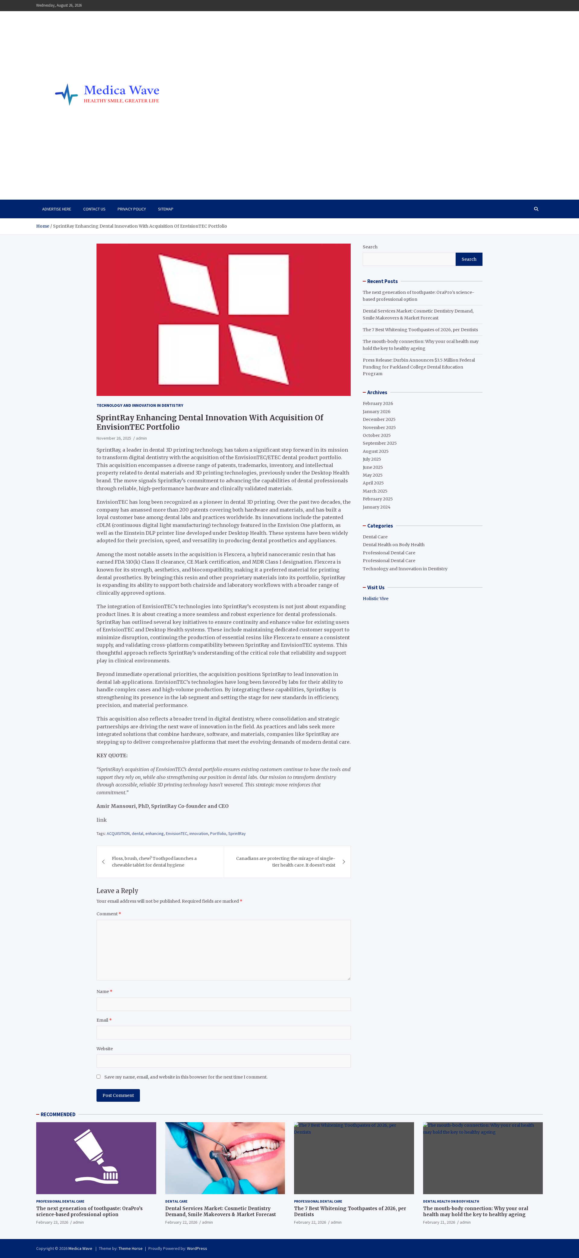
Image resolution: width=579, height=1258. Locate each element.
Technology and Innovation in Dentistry (139, 405)
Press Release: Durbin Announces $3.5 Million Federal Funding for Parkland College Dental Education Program (419, 366)
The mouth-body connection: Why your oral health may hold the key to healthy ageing (475, 1211)
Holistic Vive (375, 598)
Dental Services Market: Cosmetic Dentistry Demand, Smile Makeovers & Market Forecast (220, 1211)
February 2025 (378, 499)
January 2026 (377, 411)
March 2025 (375, 491)
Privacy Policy (132, 209)
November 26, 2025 (113, 438)
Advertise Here (56, 209)
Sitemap (165, 209)
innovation (198, 833)
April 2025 (373, 483)
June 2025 (373, 467)
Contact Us (94, 209)
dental (137, 833)
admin (141, 438)
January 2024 (377, 507)
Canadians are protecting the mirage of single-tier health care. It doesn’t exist (285, 862)
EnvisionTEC (176, 833)
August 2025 (376, 451)
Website (104, 1048)
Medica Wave (68, 174)
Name (104, 991)
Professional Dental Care (389, 553)
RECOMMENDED (58, 1114)
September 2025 (380, 443)
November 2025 (379, 427)
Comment (108, 914)
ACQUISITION (118, 833)
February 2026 (378, 403)
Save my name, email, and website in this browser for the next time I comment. (185, 1077)
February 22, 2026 (181, 1222)
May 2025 (373, 475)
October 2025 (377, 435)
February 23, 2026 (52, 1222)
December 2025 (379, 419)
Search (370, 247)
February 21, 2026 (439, 1222)
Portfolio (218, 833)
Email (104, 1020)
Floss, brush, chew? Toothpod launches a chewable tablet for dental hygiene (154, 862)
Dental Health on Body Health (394, 544)
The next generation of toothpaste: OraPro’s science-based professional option (89, 1211)
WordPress (197, 1248)
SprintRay (237, 833)
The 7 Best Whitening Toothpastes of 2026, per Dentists (420, 329)
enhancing (154, 833)
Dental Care (375, 537)
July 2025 (372, 459)
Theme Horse (131, 1248)
